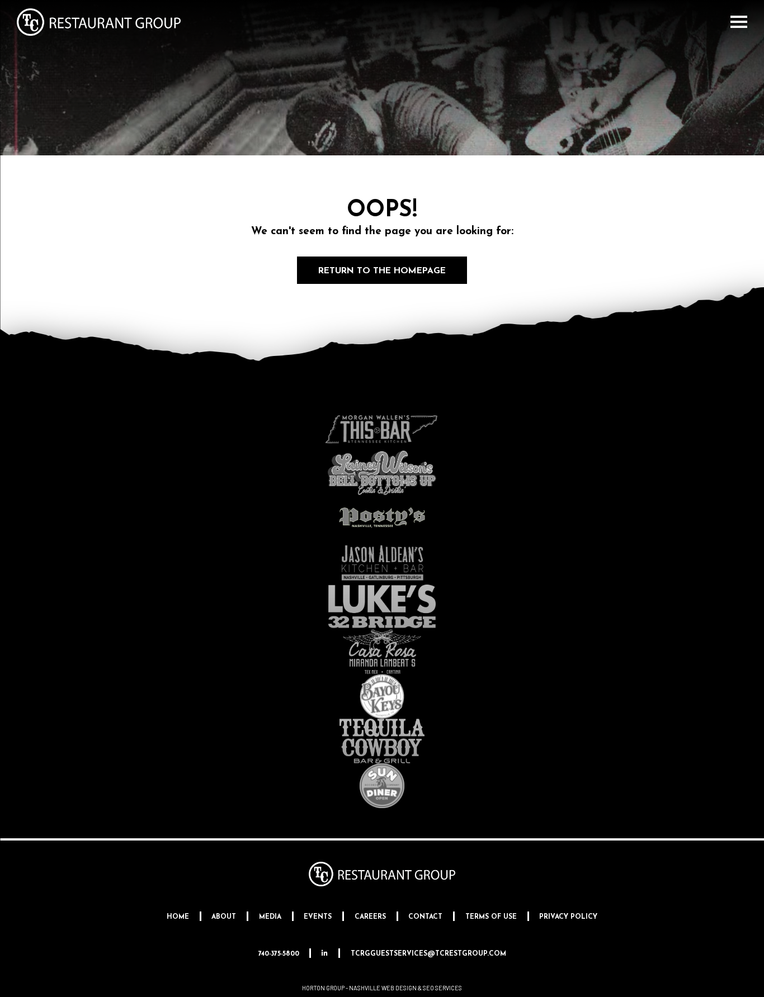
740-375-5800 (278, 954)
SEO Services (442, 987)
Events (318, 917)
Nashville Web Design (383, 987)
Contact (425, 917)
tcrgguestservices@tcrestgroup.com (428, 954)
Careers (370, 917)
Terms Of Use (491, 917)
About (223, 917)
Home (178, 917)
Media (270, 917)
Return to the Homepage (382, 271)
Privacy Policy (568, 917)
